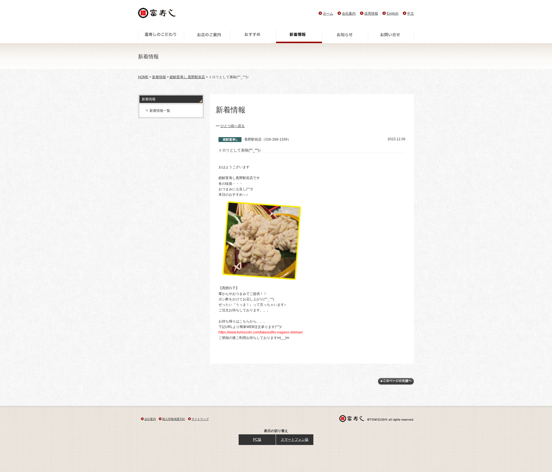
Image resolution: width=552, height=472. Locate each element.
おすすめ (253, 36)
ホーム (328, 13)
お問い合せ (391, 36)
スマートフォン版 (294, 440)
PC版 (257, 440)
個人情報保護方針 (173, 419)
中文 (410, 13)
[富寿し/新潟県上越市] (157, 14)
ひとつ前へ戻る (233, 126)
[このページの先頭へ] (396, 384)
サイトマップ (200, 419)
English (392, 13)
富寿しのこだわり (161, 36)
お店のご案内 (207, 36)
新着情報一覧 (160, 111)
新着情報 (299, 36)
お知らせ (345, 36)
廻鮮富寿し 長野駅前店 (187, 77)
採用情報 (371, 13)
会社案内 (349, 13)
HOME (143, 77)
